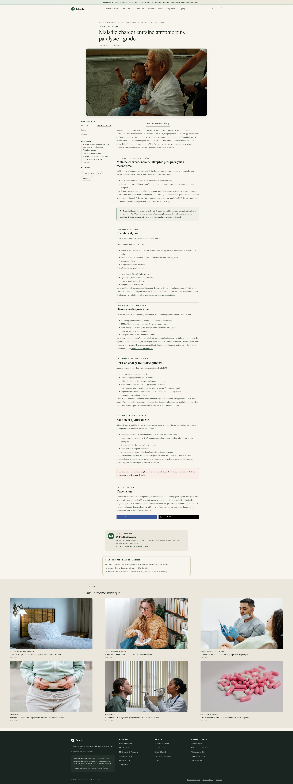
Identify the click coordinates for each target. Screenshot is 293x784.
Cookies (219, 780)
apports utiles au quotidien (142, 348)
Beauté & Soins (124, 760)
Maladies (126, 9)
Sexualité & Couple (209, 714)
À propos (183, 9)
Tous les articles (196, 760)
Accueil (101, 22)
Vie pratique (171, 9)
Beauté (160, 9)
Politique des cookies (198, 752)
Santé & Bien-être (112, 9)
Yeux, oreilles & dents (115, 651)
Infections (110, 714)
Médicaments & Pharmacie (22, 651)
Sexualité (151, 9)
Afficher (165, 123)
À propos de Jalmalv (162, 743)
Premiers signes (89, 150)
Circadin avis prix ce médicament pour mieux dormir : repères (35, 654)
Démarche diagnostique (92, 153)
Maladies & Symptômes (127, 748)
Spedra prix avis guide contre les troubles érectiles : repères (225, 717)
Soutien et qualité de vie (92, 159)
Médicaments (138, 9)
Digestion (14, 714)
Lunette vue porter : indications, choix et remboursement (128, 654)
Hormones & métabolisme (212, 651)
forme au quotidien (167, 295)
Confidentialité (208, 780)
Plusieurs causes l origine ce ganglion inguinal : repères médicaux (132, 717)
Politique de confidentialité (200, 748)
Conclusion (87, 162)
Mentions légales (196, 743)
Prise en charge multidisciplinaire (95, 156)
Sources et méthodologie (163, 756)
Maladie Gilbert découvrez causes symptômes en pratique (224, 654)
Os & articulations (113, 22)
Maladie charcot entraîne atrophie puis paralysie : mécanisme (96, 146)
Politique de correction (198, 756)
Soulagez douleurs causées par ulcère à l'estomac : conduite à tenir (37, 717)
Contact (157, 760)
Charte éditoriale (161, 752)
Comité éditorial (160, 748)
